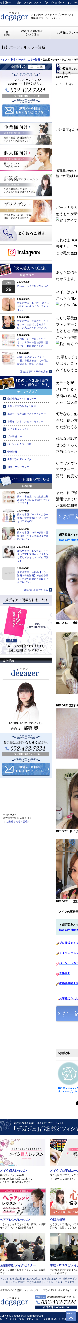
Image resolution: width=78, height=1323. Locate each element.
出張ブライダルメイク (19, 459)
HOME (4, 1278)
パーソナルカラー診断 (19, 444)
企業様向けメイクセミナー (21, 398)
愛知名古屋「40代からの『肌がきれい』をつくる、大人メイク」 (33, 306)
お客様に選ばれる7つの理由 (25, 1278)
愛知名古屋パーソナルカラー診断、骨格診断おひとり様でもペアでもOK (32, 518)
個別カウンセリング (18, 467)
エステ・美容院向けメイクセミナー (26, 413)
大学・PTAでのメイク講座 (21, 406)
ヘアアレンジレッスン (15, 1219)
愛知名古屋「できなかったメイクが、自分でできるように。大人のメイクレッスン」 (32, 324)
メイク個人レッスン (18, 429)
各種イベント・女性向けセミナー (25, 421)
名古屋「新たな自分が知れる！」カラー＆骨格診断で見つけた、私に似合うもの (32, 342)
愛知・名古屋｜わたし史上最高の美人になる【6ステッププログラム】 (33, 500)
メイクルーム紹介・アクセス (58, 1282)
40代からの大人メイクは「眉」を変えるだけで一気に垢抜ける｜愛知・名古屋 (32, 360)
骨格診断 (12, 451)
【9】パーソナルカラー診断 (25, 59)
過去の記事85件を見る (36, 590)
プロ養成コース (15, 436)
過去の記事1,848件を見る (34, 371)
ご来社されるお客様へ (18, 821)
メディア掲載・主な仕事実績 (25, 1282)
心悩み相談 (57, 1219)
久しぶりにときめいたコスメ (32, 285)
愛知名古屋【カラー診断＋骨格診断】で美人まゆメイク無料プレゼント (32, 536)
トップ (3, 59)
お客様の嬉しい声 (51, 1278)
